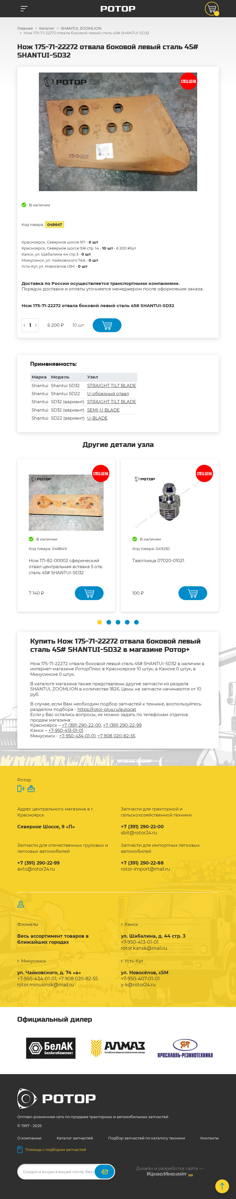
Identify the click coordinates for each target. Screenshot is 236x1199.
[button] (99, 622)
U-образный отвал (108, 393)
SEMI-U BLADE (103, 410)
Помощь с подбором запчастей (55, 1149)
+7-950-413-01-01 (65, 730)
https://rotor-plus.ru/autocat (106, 709)
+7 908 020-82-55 (116, 736)
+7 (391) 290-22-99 (122, 725)
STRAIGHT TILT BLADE (111, 385)
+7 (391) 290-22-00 (81, 725)
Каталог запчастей (75, 1138)
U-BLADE (97, 418)
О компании (29, 1138)
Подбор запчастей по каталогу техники (146, 1138)
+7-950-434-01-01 (77, 736)
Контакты (209, 1138)
